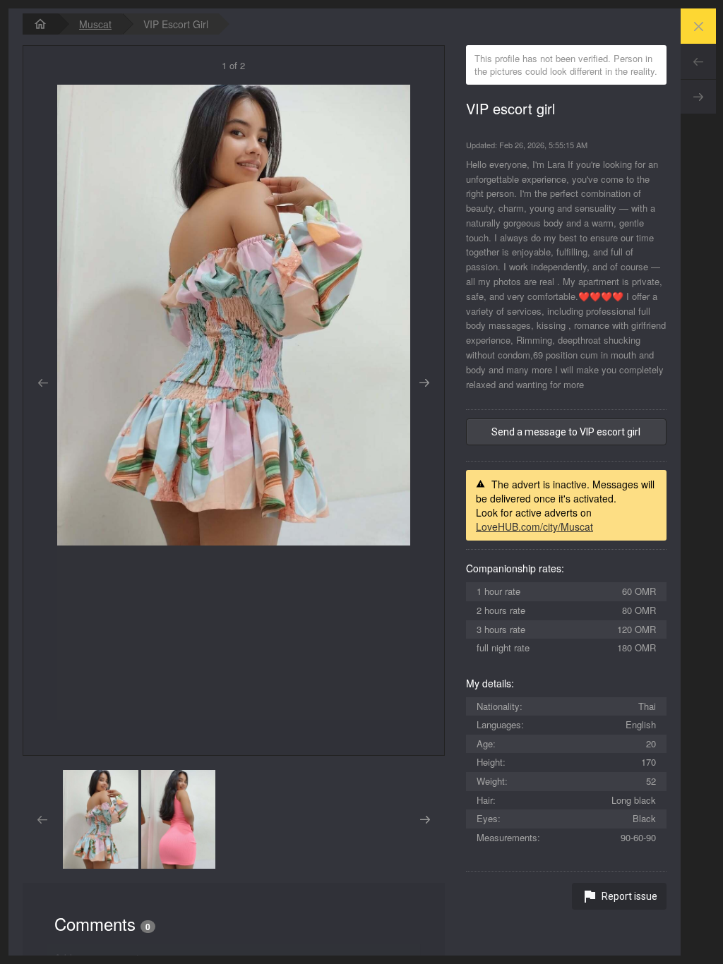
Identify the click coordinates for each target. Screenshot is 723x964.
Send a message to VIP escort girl (565, 432)
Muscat (95, 24)
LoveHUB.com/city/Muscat (534, 526)
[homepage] (40, 24)
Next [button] (424, 383)
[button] (100, 819)
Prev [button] (42, 383)
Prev (698, 61)
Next (698, 96)
